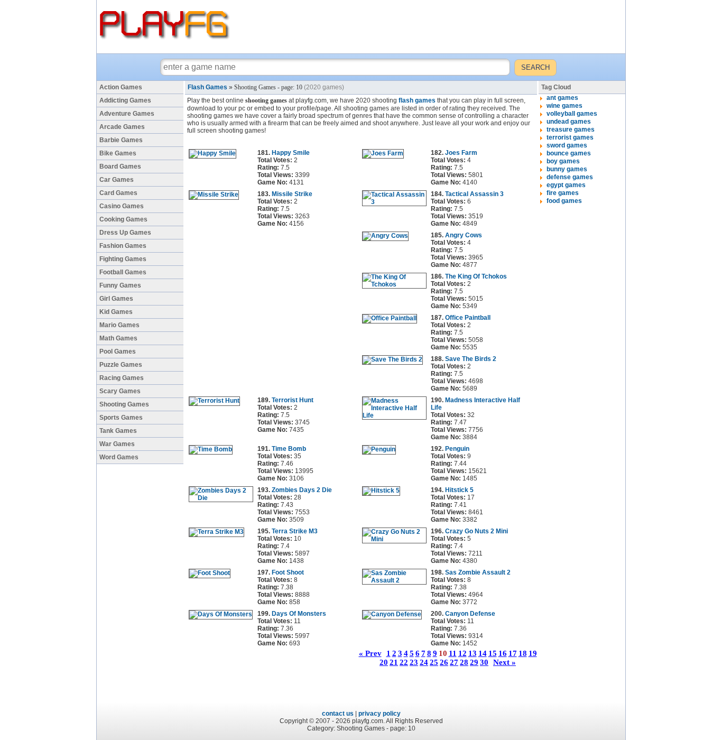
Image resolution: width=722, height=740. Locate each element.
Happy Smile (291, 152)
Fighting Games (122, 259)
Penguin (457, 448)
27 (454, 662)
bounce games (569, 153)
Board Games (120, 166)
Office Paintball (467, 317)
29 (474, 662)
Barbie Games (121, 140)
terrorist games (570, 137)
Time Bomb (289, 448)
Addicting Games (125, 100)
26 (444, 662)
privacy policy (379, 713)
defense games (570, 177)
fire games (563, 193)
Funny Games (120, 285)
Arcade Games (122, 127)
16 (502, 653)
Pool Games (117, 351)
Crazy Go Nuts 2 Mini (476, 531)
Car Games (116, 179)
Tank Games (118, 430)
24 (424, 662)
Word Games (118, 457)
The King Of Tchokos (476, 276)
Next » (504, 662)
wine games (564, 105)
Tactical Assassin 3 (474, 194)
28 (464, 662)
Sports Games (121, 417)
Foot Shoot (288, 572)
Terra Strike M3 (295, 531)
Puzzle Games (120, 364)
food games (564, 201)
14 (482, 653)
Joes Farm (461, 152)
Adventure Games (126, 113)
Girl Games (116, 298)
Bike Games (117, 153)
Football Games (122, 272)
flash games (417, 100)
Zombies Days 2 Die (302, 490)
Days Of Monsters (299, 613)
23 (414, 662)
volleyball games (572, 113)
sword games (567, 145)
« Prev (370, 653)
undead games (569, 121)
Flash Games (207, 87)
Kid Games (116, 312)
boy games (563, 161)
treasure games (571, 129)
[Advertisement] (429, 26)
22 (404, 662)
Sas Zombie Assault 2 (478, 572)
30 (484, 662)
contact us (338, 713)
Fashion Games (122, 245)
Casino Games (121, 206)
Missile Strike (292, 194)
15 (492, 653)
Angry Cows (463, 235)
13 (472, 653)
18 (523, 653)
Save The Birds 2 (470, 359)
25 (434, 662)
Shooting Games (124, 404)
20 (383, 662)
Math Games (118, 338)
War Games (117, 444)
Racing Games (121, 378)
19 (533, 653)
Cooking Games (123, 219)
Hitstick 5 (459, 490)
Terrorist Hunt (292, 400)
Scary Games (120, 391)
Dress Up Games (125, 232)
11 (453, 653)
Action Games (120, 87)
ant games (562, 97)
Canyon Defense (470, 613)
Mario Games (119, 325)
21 (394, 662)
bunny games (567, 169)
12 (462, 653)
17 (512, 653)
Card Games (118, 193)
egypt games (566, 185)
